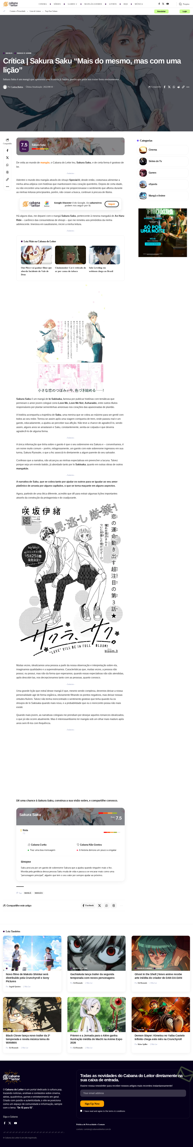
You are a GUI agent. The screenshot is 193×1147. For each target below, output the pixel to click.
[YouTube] (168, 4)
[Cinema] (143, 150)
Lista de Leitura (35, 11)
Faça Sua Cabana (51, 11)
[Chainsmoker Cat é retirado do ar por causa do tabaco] (70, 255)
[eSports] (143, 184)
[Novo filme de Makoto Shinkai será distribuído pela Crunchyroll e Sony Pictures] (32, 953)
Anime (11, 968)
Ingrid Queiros (15, 987)
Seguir (111, 204)
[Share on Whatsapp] (174, 87)
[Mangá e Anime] (143, 196)
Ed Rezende (78, 983)
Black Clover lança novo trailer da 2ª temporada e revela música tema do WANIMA (28, 1039)
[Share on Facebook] (164, 87)
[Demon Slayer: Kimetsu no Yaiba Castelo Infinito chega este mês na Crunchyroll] (161, 1014)
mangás (45, 162)
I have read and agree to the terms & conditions (104, 1111)
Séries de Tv (155, 161)
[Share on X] (169, 87)
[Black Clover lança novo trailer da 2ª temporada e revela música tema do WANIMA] (32, 1014)
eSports (153, 184)
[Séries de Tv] (143, 161)
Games (152, 172)
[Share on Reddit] (178, 87)
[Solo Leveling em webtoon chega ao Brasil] (104, 255)
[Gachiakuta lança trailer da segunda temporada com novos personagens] (96, 953)
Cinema (153, 149)
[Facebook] (159, 4)
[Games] (143, 173)
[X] (163, 4)
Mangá (9, 53)
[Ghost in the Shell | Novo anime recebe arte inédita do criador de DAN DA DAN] (161, 953)
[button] (184, 4)
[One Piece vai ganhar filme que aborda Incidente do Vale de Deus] (36, 255)
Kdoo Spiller (142, 1044)
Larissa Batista (17, 87)
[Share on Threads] (7, 172)
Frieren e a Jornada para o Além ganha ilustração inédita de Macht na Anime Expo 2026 (96, 1039)
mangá (27, 893)
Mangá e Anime (24, 53)
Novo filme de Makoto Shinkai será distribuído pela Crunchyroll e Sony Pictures (27, 978)
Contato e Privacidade (17, 11)
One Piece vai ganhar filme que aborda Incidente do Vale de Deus (36, 271)
